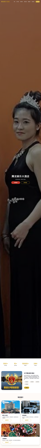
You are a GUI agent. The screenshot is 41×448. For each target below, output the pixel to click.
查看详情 (6, 420)
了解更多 (26, 387)
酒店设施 (25, 1)
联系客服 (25, 182)
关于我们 (17, 1)
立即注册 (37, 1)
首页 (14, 1)
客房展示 (21, 1)
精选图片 (29, 1)
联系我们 (33, 1)
